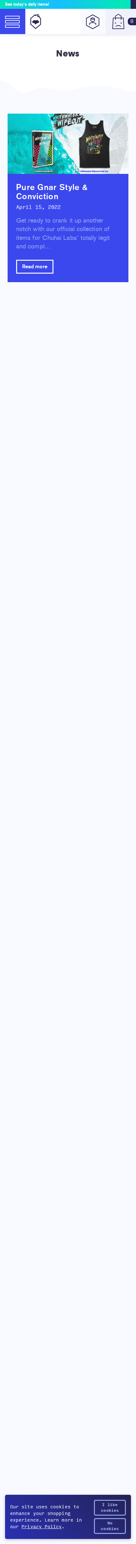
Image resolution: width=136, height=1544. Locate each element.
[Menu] (12, 21)
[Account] (93, 21)
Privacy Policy (42, 1526)
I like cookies (110, 1508)
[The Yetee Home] (34, 21)
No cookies (110, 1526)
